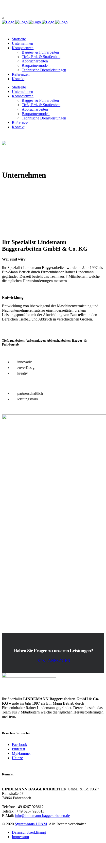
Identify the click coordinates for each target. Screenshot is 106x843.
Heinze (17, 758)
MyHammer (21, 753)
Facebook (19, 744)
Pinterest (18, 749)
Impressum (20, 837)
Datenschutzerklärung (29, 832)
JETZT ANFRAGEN (53, 660)
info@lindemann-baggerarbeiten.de (42, 816)
